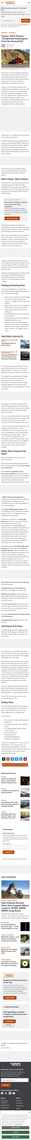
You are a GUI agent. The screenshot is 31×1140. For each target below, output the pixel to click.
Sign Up (6, 1085)
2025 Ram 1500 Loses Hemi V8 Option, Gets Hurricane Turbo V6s (8, 816)
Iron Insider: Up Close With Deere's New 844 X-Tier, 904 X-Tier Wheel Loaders (9, 964)
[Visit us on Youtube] (13, 1093)
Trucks (4, 33)
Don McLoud (10, 45)
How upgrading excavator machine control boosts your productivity (15, 1014)
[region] (15, 1125)
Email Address (7, 844)
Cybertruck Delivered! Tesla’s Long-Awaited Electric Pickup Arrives (9, 781)
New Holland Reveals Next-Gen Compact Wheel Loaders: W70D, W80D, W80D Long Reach (15, 907)
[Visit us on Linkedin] (10, 1093)
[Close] (29, 1112)
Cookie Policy (18, 1124)
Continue (8, 852)
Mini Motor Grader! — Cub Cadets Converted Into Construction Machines (10, 939)
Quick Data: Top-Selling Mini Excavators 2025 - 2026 (9, 951)
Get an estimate (12, 218)
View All (8, 1025)
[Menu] (2, 3)
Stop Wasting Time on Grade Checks (8, 344)
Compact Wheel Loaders (9, 900)
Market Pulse (5, 947)
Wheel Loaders (6, 959)
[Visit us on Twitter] (6, 1093)
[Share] (12, 759)
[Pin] (25, 759)
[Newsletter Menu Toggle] (29, 3)
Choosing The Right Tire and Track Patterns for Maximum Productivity (9, 357)
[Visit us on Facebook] (2, 1093)
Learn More (10, 998)
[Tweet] (21, 759)
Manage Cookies (15, 1127)
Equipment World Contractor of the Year (15, 981)
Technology (5, 922)
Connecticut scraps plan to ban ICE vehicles (10, 791)
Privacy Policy (4, 26)
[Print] (3, 759)
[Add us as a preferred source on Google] (8, 759)
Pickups (12, 33)
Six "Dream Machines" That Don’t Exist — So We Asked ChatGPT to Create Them (9, 926)
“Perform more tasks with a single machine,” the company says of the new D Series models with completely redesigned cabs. (15, 916)
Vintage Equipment (7, 935)
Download (10, 1021)
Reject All (15, 1132)
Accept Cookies (15, 1137)
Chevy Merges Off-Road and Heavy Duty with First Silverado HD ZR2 (10, 804)
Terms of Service (12, 26)
